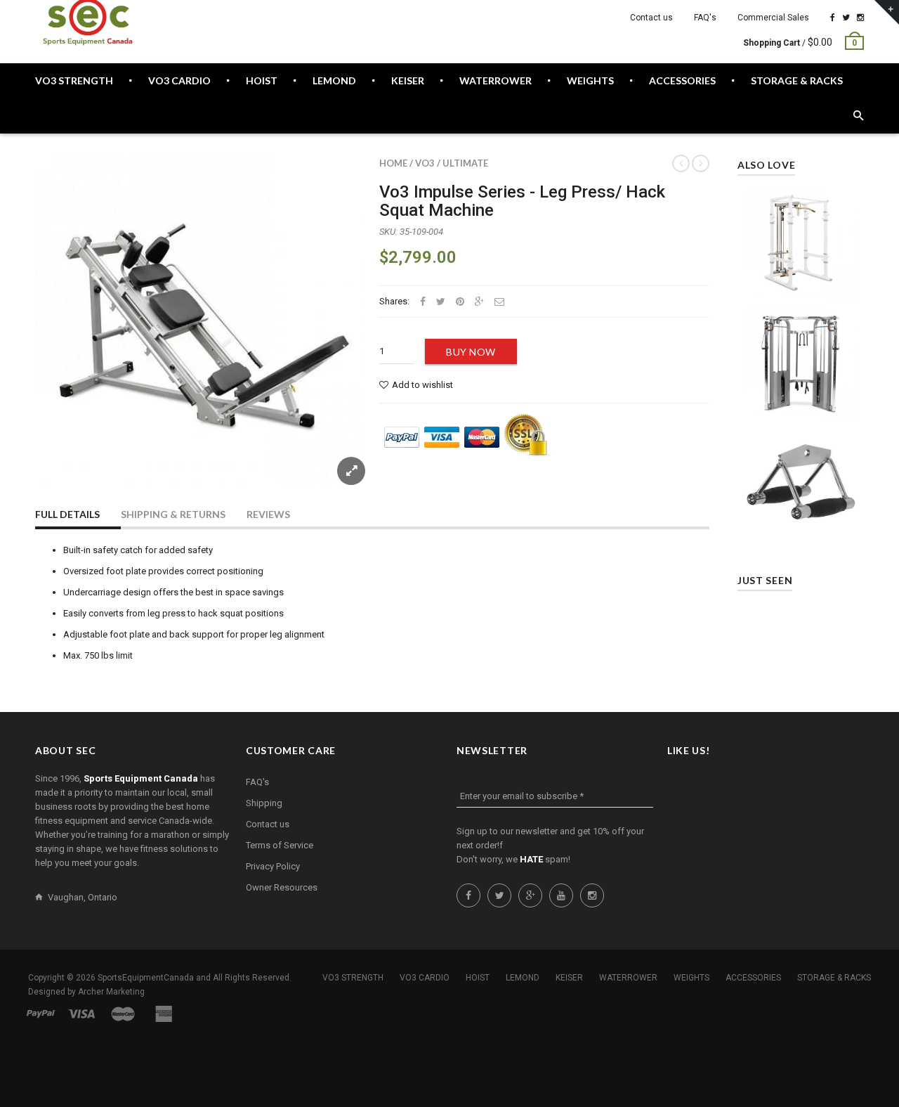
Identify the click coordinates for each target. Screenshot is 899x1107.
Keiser (569, 978)
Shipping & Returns (173, 514)
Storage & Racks (834, 978)
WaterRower (628, 978)
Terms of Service (279, 845)
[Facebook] (832, 18)
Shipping (264, 803)
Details (804, 284)
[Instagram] (860, 18)
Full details (67, 514)
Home (393, 163)
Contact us (651, 17)
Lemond (522, 978)
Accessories (753, 978)
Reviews (268, 514)
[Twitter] (846, 18)
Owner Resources (281, 887)
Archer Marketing (111, 992)
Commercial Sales (773, 17)
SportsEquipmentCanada (146, 978)
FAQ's (705, 17)
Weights (691, 978)
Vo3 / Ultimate (451, 163)
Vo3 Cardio (425, 978)
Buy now (471, 352)
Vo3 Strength (352, 978)
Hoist (478, 978)
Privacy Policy (273, 866)
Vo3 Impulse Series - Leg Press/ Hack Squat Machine (522, 201)
